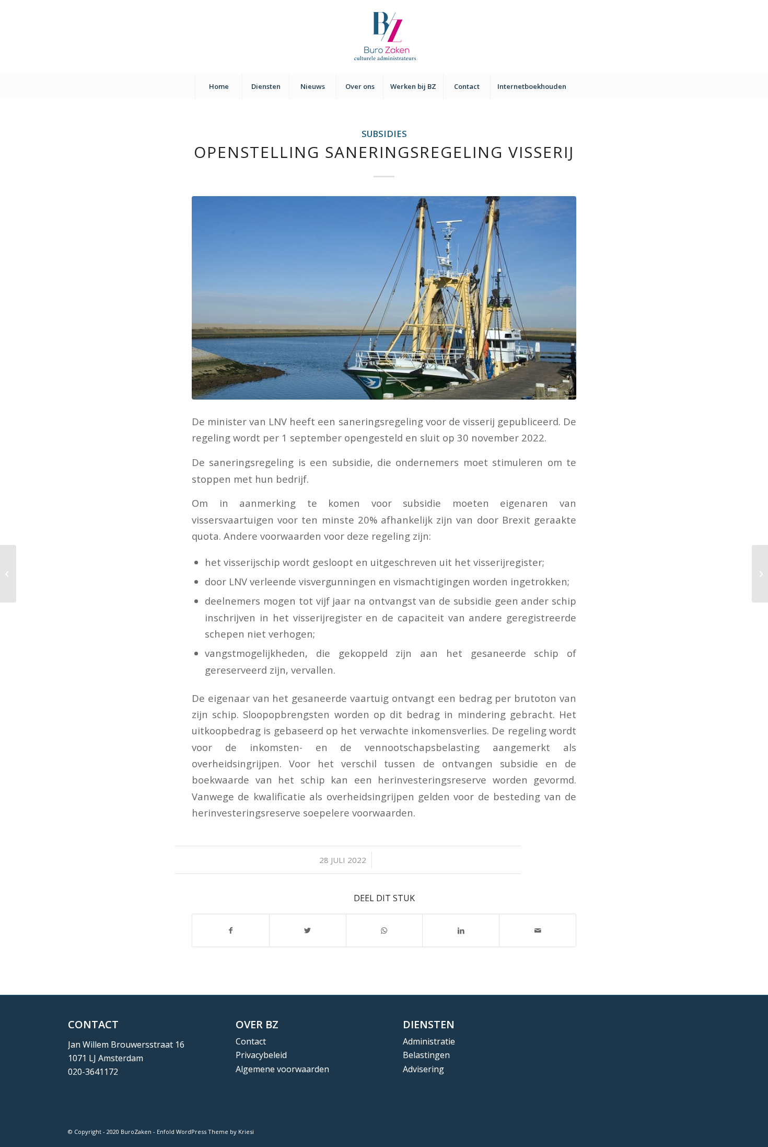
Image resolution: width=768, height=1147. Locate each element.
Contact (251, 1041)
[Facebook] (661, 1130)
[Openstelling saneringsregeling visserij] (384, 298)
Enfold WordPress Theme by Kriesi (205, 1131)
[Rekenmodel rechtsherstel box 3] (8, 574)
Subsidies (384, 134)
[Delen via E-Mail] (537, 930)
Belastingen (426, 1055)
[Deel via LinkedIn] (461, 930)
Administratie (429, 1041)
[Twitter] (676, 1130)
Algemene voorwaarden (282, 1069)
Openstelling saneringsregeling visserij (384, 152)
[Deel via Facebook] (230, 930)
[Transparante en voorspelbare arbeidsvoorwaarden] (760, 574)
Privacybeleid (261, 1055)
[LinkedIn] (692, 1130)
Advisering (423, 1069)
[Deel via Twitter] (308, 930)
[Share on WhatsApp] (384, 930)
